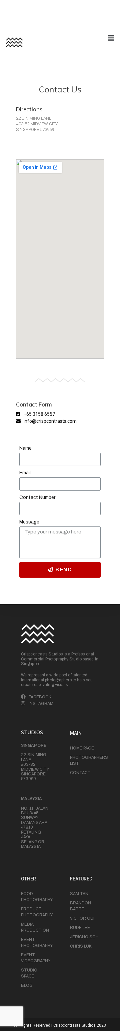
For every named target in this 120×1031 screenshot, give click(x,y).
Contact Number (37, 497)
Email (25, 472)
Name (25, 448)
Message (29, 521)
